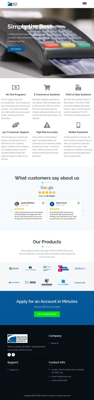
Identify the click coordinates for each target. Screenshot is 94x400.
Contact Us (13, 370)
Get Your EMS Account (47, 314)
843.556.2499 (62, 380)
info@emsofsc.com (63, 377)
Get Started (16, 49)
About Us (54, 343)
